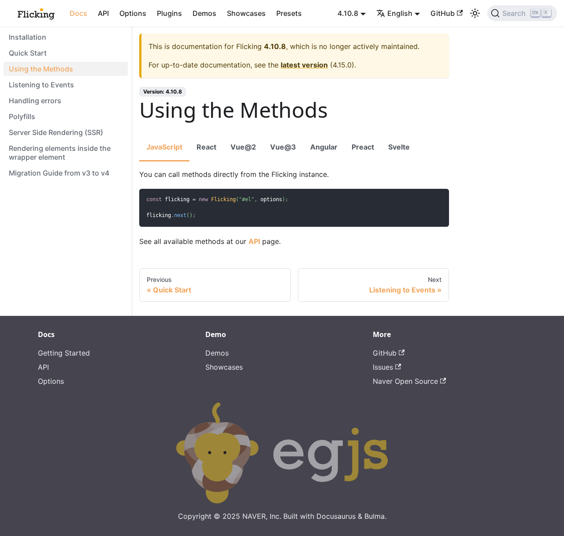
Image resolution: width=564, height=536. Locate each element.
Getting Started (64, 353)
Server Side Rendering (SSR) (56, 132)
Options (132, 13)
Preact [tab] (363, 146)
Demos (204, 13)
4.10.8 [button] (348, 13)
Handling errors (35, 100)
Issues (383, 367)
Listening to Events (41, 84)
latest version (304, 64)
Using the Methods (41, 68)
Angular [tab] (324, 146)
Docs (78, 13)
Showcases (246, 13)
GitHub (442, 13)
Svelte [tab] (399, 146)
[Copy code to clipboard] (438, 199)
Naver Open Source (405, 381)
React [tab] (206, 146)
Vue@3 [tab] (283, 146)
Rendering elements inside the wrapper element (60, 152)
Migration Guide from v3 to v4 (59, 173)
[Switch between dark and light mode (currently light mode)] (475, 13)
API (103, 13)
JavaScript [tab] (164, 146)
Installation (27, 37)
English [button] (399, 13)
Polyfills (22, 116)
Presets (289, 13)
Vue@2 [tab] (243, 146)
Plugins (169, 13)
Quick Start (28, 53)
